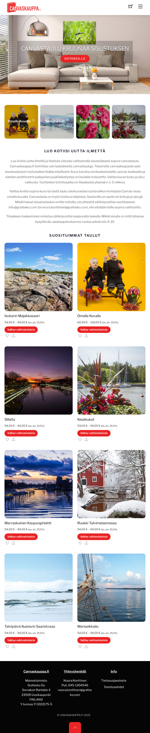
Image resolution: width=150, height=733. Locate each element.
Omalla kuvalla (89, 316)
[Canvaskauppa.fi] (23, 7)
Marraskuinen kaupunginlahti (27, 523)
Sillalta (9, 419)
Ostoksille (75, 58)
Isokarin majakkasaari (22, 316)
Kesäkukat (85, 419)
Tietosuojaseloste (113, 680)
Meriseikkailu (87, 626)
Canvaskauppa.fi (71, 715)
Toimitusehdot (114, 687)
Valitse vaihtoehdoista (21, 329)
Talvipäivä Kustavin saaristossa (29, 626)
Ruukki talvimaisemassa (97, 523)
